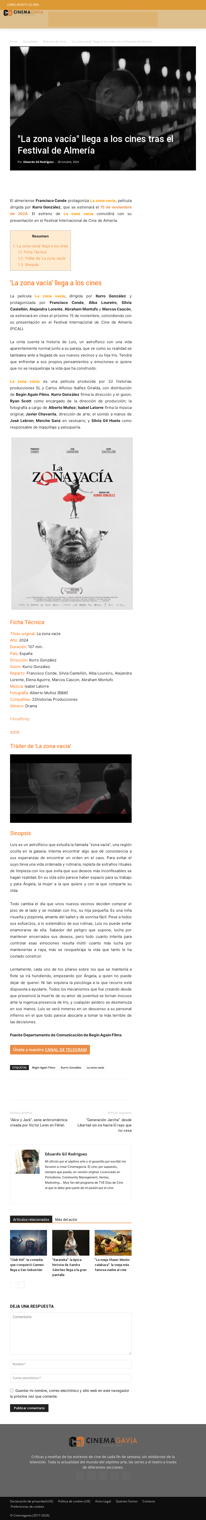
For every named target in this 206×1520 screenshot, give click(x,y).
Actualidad (30, 41)
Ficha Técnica (32, 252)
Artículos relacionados (31, 1220)
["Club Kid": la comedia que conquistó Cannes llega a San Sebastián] (28, 1242)
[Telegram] (50, 183)
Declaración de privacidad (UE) (31, 1501)
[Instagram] (91, 1475)
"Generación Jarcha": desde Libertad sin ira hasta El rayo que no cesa (105, 1125)
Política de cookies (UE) (74, 1501)
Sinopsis (28, 264)
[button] (162, 5)
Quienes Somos (127, 1501)
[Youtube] (126, 1476)
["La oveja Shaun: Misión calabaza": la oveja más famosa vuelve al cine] (113, 1242)
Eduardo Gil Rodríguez (38, 162)
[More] (73, 183)
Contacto (148, 1501)
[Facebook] (15, 183)
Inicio (13, 41)
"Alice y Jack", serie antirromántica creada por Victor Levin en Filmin (38, 1122)
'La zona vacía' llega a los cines (40, 246)
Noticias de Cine (54, 41)
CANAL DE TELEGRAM (66, 1049)
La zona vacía (95, 1067)
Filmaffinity (20, 719)
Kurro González (71, 1067)
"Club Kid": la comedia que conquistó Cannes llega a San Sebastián (27, 1265)
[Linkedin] (38, 183)
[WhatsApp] (61, 183)
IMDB (15, 732)
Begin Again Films (43, 1067)
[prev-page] (13, 1285)
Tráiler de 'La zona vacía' (42, 258)
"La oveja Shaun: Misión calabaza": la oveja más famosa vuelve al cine (112, 1265)
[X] (27, 183)
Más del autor (66, 1220)
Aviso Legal (103, 1501)
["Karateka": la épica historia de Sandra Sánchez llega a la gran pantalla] (70, 1242)
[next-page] (21, 1285)
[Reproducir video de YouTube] (71, 788)
